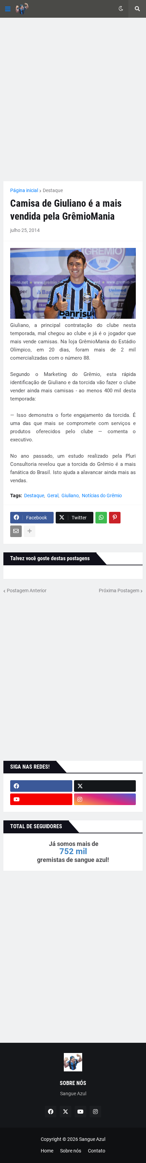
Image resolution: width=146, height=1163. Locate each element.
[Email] (16, 531)
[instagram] (105, 799)
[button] (8, 9)
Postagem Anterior (27, 590)
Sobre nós (70, 1150)
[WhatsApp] (101, 517)
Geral (52, 495)
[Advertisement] (73, 99)
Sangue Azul (92, 1139)
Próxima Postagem (119, 590)
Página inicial (24, 190)
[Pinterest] (115, 517)
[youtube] (41, 799)
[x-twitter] (105, 786)
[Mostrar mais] (29, 531)
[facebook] (41, 786)
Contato (96, 1150)
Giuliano (70, 495)
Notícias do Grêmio (102, 495)
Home (47, 1150)
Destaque (53, 190)
